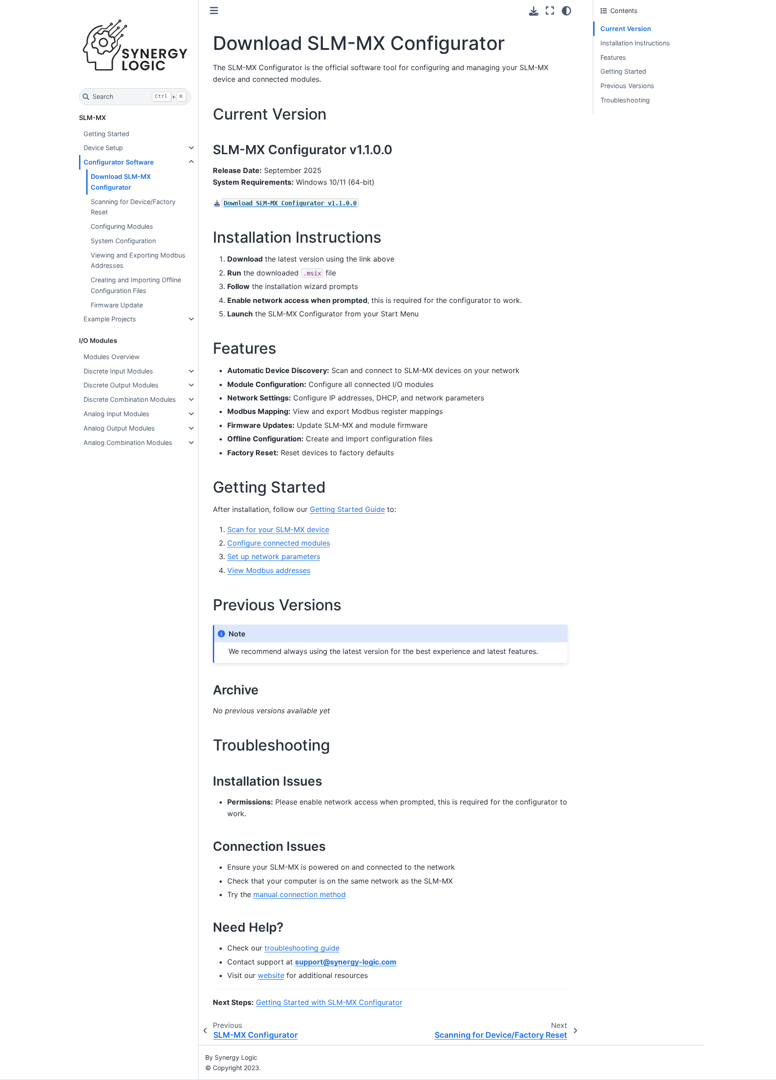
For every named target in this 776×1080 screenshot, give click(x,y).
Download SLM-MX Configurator (121, 182)
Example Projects (110, 319)
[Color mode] (566, 10)
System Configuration (123, 240)
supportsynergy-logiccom (346, 961)
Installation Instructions (635, 43)
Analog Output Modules (119, 428)
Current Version (625, 28)
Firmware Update (117, 305)
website (271, 975)
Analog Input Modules (117, 414)
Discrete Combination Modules (130, 399)
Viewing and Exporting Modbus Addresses (138, 260)
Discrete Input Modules (118, 371)
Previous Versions (627, 85)
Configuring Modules (122, 226)
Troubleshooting (625, 100)
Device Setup (103, 147)
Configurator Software (119, 162)
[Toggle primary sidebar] (214, 10)
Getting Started (106, 134)
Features (613, 57)
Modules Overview (112, 356)
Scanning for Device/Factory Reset (133, 207)
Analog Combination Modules (128, 442)
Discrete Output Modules (121, 385)
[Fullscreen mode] (550, 10)
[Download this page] (533, 11)
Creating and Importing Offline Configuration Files (136, 285)
